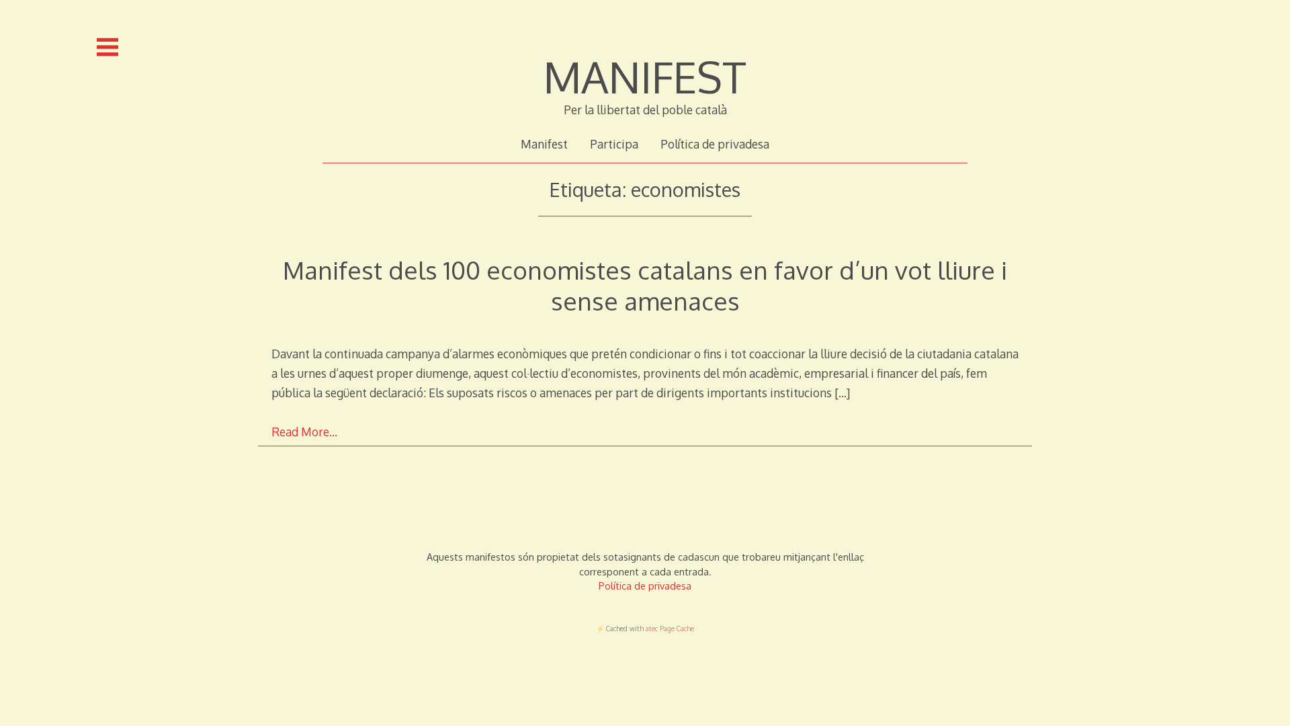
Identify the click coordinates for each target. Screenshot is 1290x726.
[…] (842, 392)
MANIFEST (645, 76)
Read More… (304, 431)
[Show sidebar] (107, 47)
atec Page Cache (670, 628)
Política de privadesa (714, 143)
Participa (614, 143)
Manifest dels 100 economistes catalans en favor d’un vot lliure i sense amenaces (645, 285)
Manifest (544, 143)
